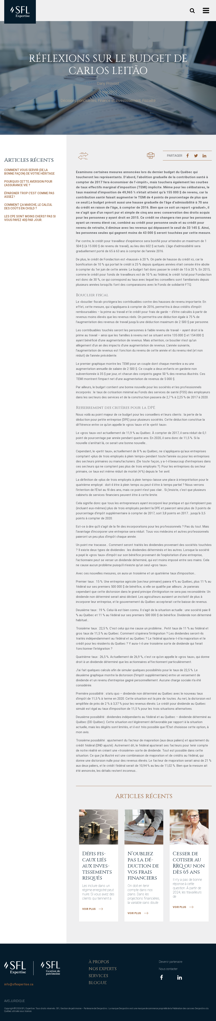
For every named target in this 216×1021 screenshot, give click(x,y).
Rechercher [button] (192, 11)
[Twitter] (196, 155)
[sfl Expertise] (20, 12)
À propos (99, 962)
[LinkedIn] (204, 155)
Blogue (98, 983)
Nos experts (102, 969)
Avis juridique (14, 1001)
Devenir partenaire (170, 961)
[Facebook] (187, 155)
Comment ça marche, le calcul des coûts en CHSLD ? (28, 206)
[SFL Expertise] (15, 967)
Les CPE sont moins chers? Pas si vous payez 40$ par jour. (30, 218)
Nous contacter (168, 969)
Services (98, 976)
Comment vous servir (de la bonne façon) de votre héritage (29, 171)
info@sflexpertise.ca (18, 984)
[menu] (206, 10)
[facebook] (161, 977)
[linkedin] (179, 977)
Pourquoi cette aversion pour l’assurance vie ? (28, 183)
